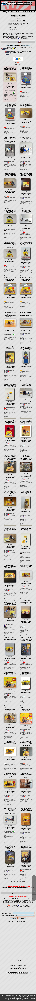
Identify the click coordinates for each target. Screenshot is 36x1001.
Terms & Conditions (21, 969)
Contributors (23, 968)
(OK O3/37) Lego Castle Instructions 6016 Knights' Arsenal (10, 279)
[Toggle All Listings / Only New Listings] (3, 49)
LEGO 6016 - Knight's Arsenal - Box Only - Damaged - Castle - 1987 (26, 314)
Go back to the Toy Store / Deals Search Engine (18, 906)
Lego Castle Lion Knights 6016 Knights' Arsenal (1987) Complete (26, 775)
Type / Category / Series (7, 915)
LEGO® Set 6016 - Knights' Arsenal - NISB (10, 638)
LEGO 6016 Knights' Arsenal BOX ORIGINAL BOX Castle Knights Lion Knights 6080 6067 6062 (10, 385)
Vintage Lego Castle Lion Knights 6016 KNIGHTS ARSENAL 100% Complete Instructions (10, 847)
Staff (11, 968)
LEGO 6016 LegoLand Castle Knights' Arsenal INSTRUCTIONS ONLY (26, 174)
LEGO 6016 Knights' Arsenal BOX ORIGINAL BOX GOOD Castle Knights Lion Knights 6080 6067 (26, 529)
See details (20, 1000)
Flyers (15, 965)
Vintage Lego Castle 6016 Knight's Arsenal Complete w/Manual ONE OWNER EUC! (26, 743)
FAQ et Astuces (24, 38)
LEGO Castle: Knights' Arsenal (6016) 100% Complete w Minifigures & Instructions (26, 847)
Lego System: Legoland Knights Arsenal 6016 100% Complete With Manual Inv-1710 (26, 244)
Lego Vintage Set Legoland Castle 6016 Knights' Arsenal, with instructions (10, 69)
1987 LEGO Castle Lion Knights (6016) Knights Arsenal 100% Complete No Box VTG (10, 457)
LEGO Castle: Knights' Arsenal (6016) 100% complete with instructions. (10, 421)
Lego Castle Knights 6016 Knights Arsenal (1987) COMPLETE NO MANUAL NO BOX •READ (10, 140)
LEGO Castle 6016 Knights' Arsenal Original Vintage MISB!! (10, 743)
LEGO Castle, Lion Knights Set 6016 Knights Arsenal (26, 709)
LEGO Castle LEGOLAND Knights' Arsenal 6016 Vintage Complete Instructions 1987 (10, 529)
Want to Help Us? (16, 968)
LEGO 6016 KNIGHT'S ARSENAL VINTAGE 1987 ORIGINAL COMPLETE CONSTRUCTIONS (10, 811)
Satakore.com (24, 921)
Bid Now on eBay (10, 86)
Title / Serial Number (6, 913)
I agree (28, 1000)
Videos (11, 965)
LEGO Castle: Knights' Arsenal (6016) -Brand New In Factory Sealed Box (26, 105)
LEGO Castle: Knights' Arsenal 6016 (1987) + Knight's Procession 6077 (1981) (26, 210)
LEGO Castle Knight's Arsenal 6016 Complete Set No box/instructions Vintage (26, 421)
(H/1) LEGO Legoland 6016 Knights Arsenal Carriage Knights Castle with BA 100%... (10, 210)
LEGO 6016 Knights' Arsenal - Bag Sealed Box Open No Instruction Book (10, 175)
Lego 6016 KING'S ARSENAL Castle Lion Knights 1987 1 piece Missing (10, 493)
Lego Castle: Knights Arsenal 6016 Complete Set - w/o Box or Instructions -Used (26, 139)
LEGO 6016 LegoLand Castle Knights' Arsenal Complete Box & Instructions (26, 567)
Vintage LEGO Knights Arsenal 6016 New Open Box (26, 602)
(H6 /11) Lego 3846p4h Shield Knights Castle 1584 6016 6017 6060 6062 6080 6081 (26, 69)
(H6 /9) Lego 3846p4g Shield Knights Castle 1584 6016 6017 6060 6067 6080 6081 (10, 105)
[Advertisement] (18, 940)
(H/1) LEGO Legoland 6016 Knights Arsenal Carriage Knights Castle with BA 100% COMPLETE (10, 245)
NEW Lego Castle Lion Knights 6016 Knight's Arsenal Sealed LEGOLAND (10, 674)
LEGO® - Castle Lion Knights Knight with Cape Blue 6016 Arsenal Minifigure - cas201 (26, 348)
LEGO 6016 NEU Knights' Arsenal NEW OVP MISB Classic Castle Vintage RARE (10, 567)
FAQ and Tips (13, 38)
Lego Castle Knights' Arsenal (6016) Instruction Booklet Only (26, 809)
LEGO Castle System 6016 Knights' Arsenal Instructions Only (10, 347)
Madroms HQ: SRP (18, 967)
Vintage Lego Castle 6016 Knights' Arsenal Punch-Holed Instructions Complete (10, 602)
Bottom (32, 892)
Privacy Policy (13, 969)
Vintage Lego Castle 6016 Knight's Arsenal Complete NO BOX (26, 384)
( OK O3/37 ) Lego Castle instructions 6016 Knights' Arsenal (26, 279)
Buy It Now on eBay (26, 87)
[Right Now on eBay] (18, 60)
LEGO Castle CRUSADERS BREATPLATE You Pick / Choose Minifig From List (26, 458)
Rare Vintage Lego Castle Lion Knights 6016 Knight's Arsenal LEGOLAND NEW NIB (26, 674)
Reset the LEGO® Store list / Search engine (18, 910)
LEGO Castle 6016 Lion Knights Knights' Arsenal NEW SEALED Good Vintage (10, 314)
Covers (24, 965)
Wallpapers (19, 965)
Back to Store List (31, 62)
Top (29, 892)
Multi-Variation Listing (26, 476)
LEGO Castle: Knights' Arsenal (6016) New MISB (10, 709)
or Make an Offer (10, 87)
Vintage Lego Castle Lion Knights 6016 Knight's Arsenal (26, 493)
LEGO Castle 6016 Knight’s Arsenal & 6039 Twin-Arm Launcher (26, 639)
